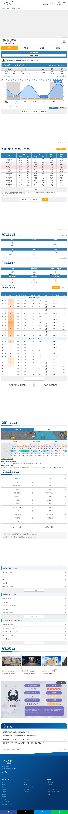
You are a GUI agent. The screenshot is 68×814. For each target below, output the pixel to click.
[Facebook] (6, 772)
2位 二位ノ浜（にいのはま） (10, 628)
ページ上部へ (62, 749)
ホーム (3, 8)
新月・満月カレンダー (7, 804)
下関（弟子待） (16, 507)
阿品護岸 (3, 467)
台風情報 (4, 792)
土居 (17, 511)
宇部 (49, 507)
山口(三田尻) (17, 493)
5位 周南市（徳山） (7, 586)
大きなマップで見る (7, 459)
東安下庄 (17, 518)
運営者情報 (49, 784)
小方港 (9, 467)
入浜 (40, 463)
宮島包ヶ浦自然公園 (31, 463)
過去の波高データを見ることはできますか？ (16, 739)
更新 (44, 199)
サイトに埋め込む (61, 148)
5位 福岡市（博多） (7, 612)
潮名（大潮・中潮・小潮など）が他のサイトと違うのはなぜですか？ (23, 743)
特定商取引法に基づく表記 (53, 792)
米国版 (48, 794)
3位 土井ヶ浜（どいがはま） (10, 632)
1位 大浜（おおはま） (8, 624)
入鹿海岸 (22, 463)
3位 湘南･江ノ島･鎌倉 (8, 605)
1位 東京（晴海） (7, 598)
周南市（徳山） (49, 493)
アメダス (4, 799)
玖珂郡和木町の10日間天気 (17, 385)
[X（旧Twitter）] (2, 772)
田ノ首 (49, 514)
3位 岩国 (4, 579)
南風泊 (49, 500)
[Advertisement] (34, 24)
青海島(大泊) (17, 485)
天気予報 (4, 789)
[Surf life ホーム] (9, 3)
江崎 (50, 478)
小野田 (18, 500)
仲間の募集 (26, 792)
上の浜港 (42, 467)
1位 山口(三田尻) (7, 572)
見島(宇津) (18, 478)
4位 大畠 (4, 583)
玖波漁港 (49, 467)
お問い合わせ (50, 782)
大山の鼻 (16, 514)
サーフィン (26, 782)
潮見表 (13, 8)
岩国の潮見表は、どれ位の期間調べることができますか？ (20, 735)
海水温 (58, 48)
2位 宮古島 (5, 602)
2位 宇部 (4, 576)
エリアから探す (18, 527)
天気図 (26, 48)
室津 (17, 521)
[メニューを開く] (64, 3)
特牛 (17, 489)
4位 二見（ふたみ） (7, 635)
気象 (8, 8)
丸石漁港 (55, 467)
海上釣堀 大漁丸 (34, 467)
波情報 (42, 48)
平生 (50, 511)
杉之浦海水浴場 (14, 463)
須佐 (17, 482)
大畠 (50, 503)
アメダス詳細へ (63, 257)
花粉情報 (4, 797)
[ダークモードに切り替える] (52, 3)
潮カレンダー (5, 787)
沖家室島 (50, 518)
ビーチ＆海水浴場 (28, 787)
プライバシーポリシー (52, 789)
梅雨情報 (4, 794)
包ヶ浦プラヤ (5, 463)
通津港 (61, 467)
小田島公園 (15, 467)
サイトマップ (50, 787)
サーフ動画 (26, 789)
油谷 (50, 485)
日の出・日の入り (6, 802)
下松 (50, 496)
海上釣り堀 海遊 (24, 467)
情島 (17, 503)
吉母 (50, 489)
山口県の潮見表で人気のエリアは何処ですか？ (17, 732)
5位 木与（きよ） (7, 639)
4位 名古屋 (5, 609)
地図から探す (50, 527)
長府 (16, 496)
